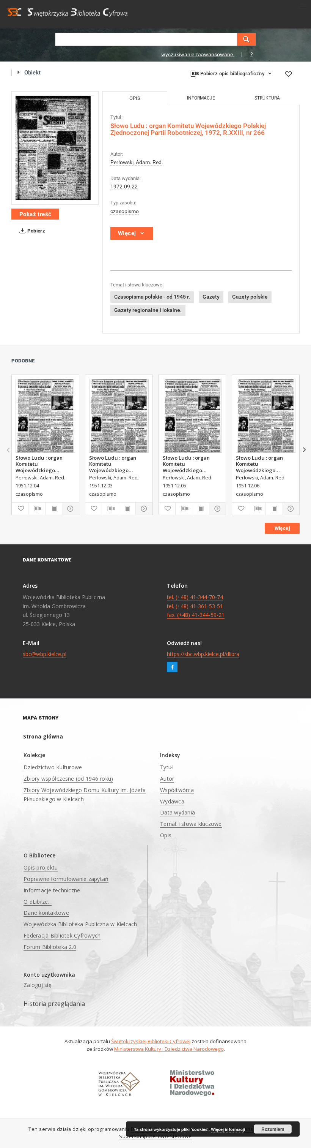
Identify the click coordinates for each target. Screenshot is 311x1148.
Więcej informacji (228, 1129)
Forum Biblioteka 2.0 (50, 946)
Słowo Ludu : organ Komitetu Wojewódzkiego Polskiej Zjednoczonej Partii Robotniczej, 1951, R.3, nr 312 (118, 463)
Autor (167, 778)
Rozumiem (272, 1129)
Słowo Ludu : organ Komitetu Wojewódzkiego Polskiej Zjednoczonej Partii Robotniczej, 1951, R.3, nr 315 (265, 463)
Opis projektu (41, 867)
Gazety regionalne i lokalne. (148, 310)
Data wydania (177, 812)
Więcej (282, 528)
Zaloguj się (38, 984)
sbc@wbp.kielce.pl (44, 654)
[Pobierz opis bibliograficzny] (36, 509)
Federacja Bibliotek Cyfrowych (62, 935)
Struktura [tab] (267, 98)
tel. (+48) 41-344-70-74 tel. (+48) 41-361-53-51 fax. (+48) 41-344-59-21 (196, 606)
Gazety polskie (250, 297)
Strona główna (43, 736)
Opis (165, 835)
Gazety (211, 297)
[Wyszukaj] (246, 39)
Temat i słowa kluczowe (191, 823)
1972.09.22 (124, 186)
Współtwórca (177, 790)
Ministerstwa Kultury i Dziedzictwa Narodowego (169, 1048)
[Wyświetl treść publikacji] (54, 509)
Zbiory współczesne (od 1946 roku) (68, 778)
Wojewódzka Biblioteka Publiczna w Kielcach (80, 924)
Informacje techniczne (52, 890)
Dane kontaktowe (46, 912)
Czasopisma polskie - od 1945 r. (152, 297)
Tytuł (166, 767)
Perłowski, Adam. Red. (136, 162)
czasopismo (124, 211)
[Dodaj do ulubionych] (288, 73)
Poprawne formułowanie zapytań (66, 878)
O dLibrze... (38, 901)
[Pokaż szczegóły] (69, 509)
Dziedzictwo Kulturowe (53, 767)
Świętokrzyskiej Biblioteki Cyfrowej (150, 1041)
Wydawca (172, 801)
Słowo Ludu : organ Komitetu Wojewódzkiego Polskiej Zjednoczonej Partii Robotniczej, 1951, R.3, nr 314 (192, 463)
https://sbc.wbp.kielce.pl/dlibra (203, 654)
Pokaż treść (35, 214)
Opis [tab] (134, 98)
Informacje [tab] (201, 98)
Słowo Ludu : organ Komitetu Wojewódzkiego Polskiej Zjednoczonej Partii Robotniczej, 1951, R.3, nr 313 (45, 463)
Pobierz (35, 231)
